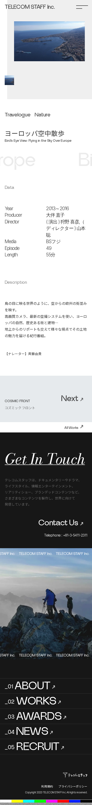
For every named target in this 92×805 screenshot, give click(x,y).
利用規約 (47, 786)
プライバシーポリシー (73, 786)
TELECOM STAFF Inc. (30, 7)
